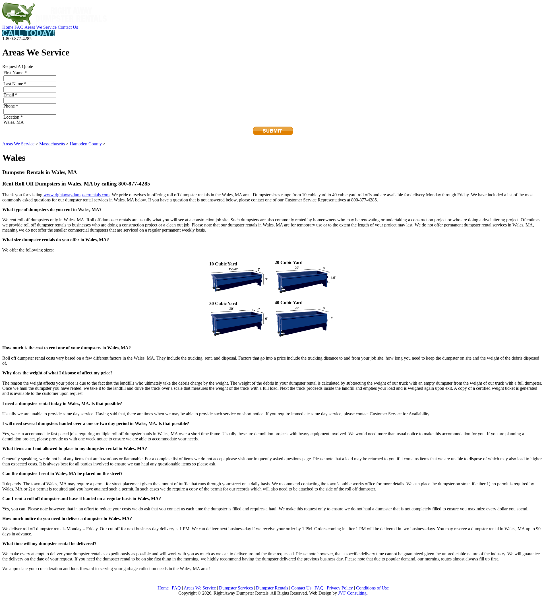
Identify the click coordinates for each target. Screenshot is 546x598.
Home (7, 27)
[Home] (54, 23)
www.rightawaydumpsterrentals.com (76, 194)
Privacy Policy (340, 587)
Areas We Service (40, 27)
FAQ (19, 27)
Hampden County (86, 143)
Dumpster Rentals (272, 587)
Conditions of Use (372, 587)
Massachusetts (52, 143)
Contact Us (68, 27)
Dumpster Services (236, 587)
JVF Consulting (352, 593)
